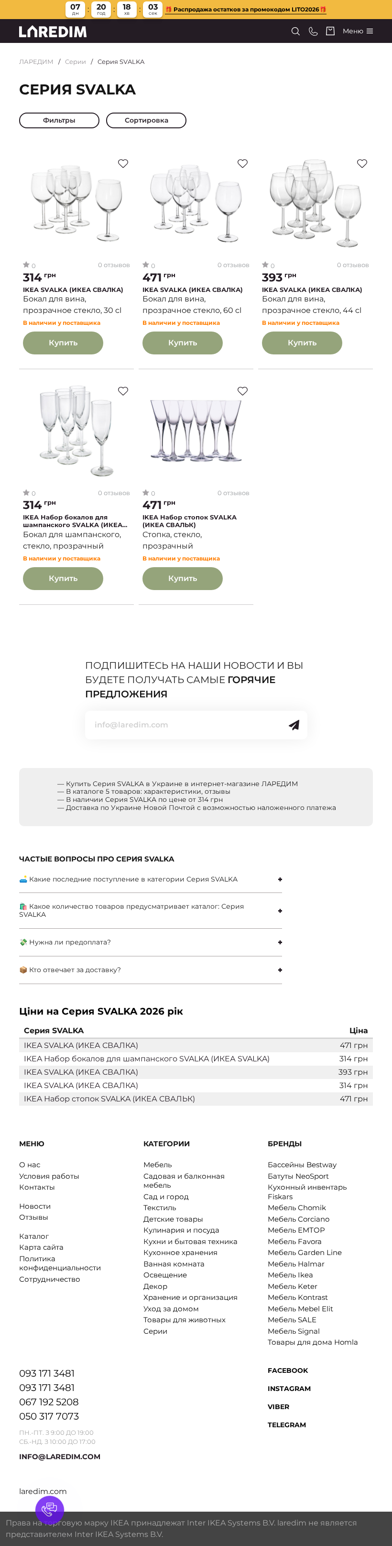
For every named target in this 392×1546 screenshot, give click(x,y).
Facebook (288, 1370)
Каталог (34, 1236)
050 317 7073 (49, 1416)
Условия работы (49, 1176)
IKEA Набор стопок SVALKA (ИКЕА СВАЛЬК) (189, 521)
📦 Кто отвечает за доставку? (70, 969)
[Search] (296, 31)
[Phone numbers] (313, 31)
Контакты (37, 1187)
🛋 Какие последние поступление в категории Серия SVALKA (128, 879)
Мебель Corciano (298, 1219)
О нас (29, 1164)
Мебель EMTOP (296, 1230)
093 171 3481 (47, 1373)
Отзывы (33, 1217)
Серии (75, 61)
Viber (278, 1406)
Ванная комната (174, 1263)
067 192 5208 (49, 1402)
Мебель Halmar (296, 1263)
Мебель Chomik (297, 1207)
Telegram (287, 1425)
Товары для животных (184, 1319)
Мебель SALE (292, 1319)
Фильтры (59, 120)
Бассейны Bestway (302, 1164)
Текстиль (159, 1207)
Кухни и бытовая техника (190, 1241)
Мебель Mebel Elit (300, 1308)
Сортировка (146, 120)
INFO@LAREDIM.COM (59, 1456)
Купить (63, 342)
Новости (35, 1206)
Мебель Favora (295, 1241)
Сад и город (166, 1196)
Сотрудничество (49, 1279)
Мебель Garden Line (305, 1252)
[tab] (150, 879)
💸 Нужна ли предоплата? (65, 942)
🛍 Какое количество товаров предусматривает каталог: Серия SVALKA (131, 910)
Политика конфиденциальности (60, 1263)
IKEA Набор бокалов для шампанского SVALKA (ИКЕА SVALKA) (72, 521)
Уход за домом (171, 1308)
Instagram (289, 1388)
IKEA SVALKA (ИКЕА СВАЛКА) (73, 289)
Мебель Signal (294, 1331)
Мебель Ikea (290, 1274)
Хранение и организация (190, 1297)
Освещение (165, 1274)
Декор (155, 1286)
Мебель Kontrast (298, 1297)
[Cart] (330, 31)
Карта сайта (41, 1247)
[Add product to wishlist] (123, 163)
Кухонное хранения (180, 1252)
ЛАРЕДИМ (36, 61)
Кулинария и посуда (181, 1230)
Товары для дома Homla (313, 1342)
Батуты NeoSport (298, 1176)
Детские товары (173, 1219)
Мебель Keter (292, 1286)
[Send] (294, 725)
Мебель (157, 1164)
